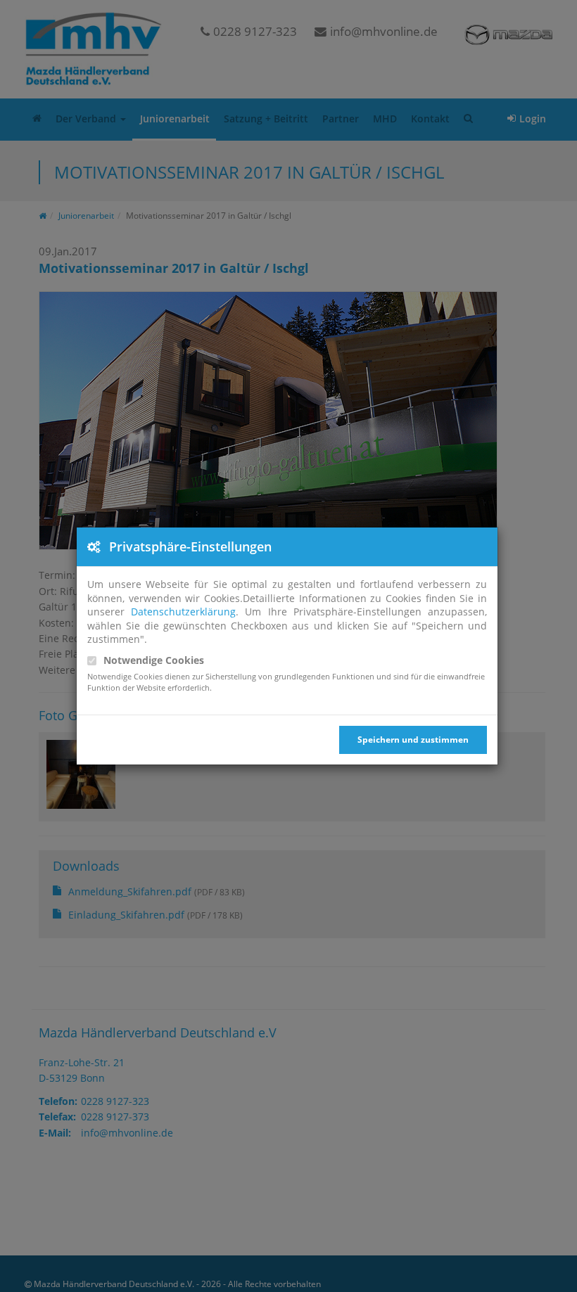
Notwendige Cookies (153, 660)
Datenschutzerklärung (183, 611)
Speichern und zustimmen (413, 740)
